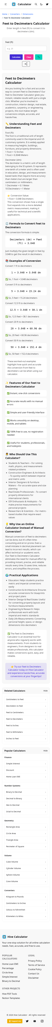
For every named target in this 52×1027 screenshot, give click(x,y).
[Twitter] (27, 1021)
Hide (45, 690)
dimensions (28, 14)
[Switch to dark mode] (41, 4)
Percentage (8, 968)
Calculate (16, 57)
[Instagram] (42, 1021)
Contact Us (33, 973)
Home (4, 14)
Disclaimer (33, 977)
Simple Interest (9, 976)
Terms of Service (36, 965)
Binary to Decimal (11, 981)
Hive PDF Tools (9, 993)
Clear (29, 57)
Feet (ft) (9, 42)
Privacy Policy (35, 960)
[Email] (34, 1021)
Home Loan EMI (10, 964)
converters (15, 14)
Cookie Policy (34, 969)
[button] (5, 4)
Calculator (24, 4)
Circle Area (7, 972)
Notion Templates (11, 998)
